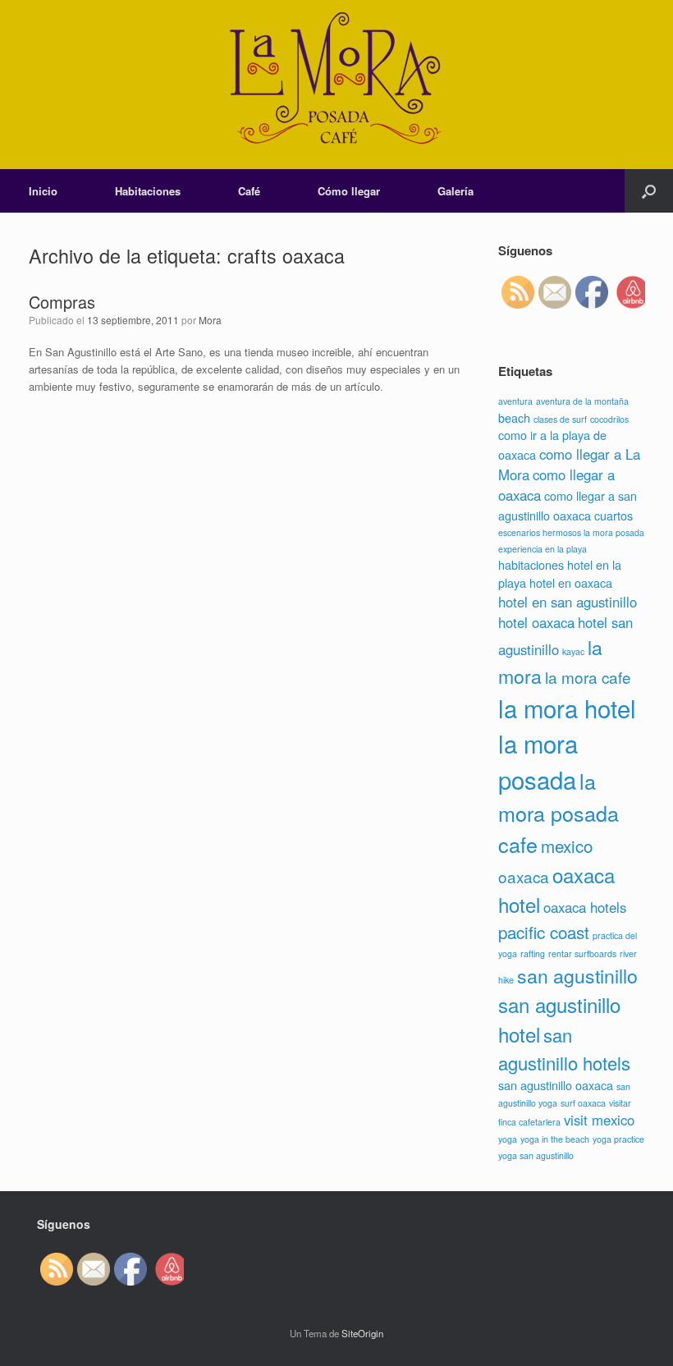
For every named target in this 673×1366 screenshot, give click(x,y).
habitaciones (531, 564)
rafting (532, 953)
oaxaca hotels (584, 907)
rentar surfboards (582, 953)
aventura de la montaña (582, 401)
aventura (515, 401)
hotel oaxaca (536, 622)
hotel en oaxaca (570, 582)
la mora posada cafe (558, 812)
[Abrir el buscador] (649, 191)
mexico (567, 845)
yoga (507, 1139)
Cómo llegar (349, 191)
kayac (573, 651)
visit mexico (599, 1120)
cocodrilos (609, 419)
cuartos (613, 515)
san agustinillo (577, 975)
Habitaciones (148, 191)
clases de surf (560, 419)
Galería (455, 191)
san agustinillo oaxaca (555, 1084)
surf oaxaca (583, 1103)
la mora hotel (567, 707)
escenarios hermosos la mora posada (571, 532)
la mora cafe (588, 677)
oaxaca (523, 876)
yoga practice (618, 1139)
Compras (62, 302)
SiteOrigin (362, 1333)
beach (514, 417)
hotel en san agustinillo (567, 602)
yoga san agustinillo (536, 1155)
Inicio (43, 191)
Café (249, 191)
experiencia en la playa (542, 549)
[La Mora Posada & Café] (336, 84)
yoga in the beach (554, 1139)
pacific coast (543, 931)
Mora (210, 320)
